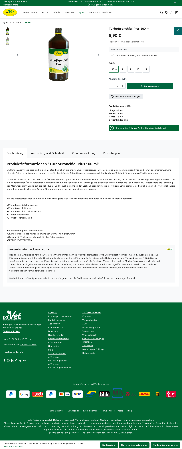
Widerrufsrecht (89, 335)
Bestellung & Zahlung (93, 349)
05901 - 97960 (11, 331)
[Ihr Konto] (171, 12)
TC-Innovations (125, 432)
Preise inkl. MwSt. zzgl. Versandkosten (127, 42)
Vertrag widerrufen (14, 352)
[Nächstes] (99, 55)
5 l (131, 69)
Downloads (53, 331)
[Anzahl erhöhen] (122, 85)
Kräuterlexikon (55, 327)
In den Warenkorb (150, 86)
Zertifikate (87, 345)
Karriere (86, 316)
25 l (146, 69)
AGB (84, 323)
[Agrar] (170, 249)
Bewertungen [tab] (111, 153)
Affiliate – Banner (57, 353)
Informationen (91, 312)
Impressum (88, 331)
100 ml (113, 69)
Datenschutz (88, 353)
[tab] (15, 153)
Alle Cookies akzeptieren (165, 445)
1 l (123, 69)
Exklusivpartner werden (60, 316)
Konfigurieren (109, 445)
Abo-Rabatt (54, 323)
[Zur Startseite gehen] (10, 12)
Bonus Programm (91, 327)
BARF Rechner (90, 410)
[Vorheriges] (17, 55)
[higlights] (178, 31)
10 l (138, 69)
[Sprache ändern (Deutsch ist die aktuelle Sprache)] (176, 3)
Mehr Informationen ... (14, 446)
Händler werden (56, 335)
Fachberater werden (58, 338)
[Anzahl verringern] (112, 85)
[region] (53, 55)
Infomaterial (56, 410)
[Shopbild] (58, 55)
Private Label (55, 342)
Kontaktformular (28, 344)
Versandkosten (89, 320)
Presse (120, 410)
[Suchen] (161, 12)
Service (52, 312)
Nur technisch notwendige (134, 445)
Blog (50, 350)
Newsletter (53, 346)
